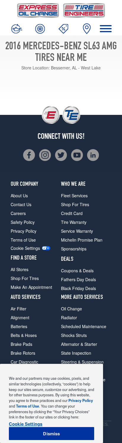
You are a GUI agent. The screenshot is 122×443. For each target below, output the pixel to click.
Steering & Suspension (82, 362)
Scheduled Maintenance (83, 326)
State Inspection (76, 353)
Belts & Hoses (24, 335)
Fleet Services (74, 195)
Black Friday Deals (78, 288)
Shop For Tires (25, 278)
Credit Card (72, 213)
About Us (19, 195)
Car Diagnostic (24, 362)
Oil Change (71, 309)
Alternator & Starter (79, 344)
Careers (18, 213)
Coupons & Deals (77, 270)
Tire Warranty (73, 222)
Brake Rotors (23, 353)
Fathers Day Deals (78, 279)
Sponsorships (73, 249)
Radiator (69, 317)
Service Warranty (77, 231)
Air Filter (18, 309)
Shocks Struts (74, 335)
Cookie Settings (25, 248)
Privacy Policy (23, 231)
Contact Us (21, 204)
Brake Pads (21, 344)
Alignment (20, 317)
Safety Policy (23, 222)
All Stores (19, 269)
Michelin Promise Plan (81, 240)
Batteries (19, 326)
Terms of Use (23, 240)
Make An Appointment (31, 287)
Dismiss (51, 433)
